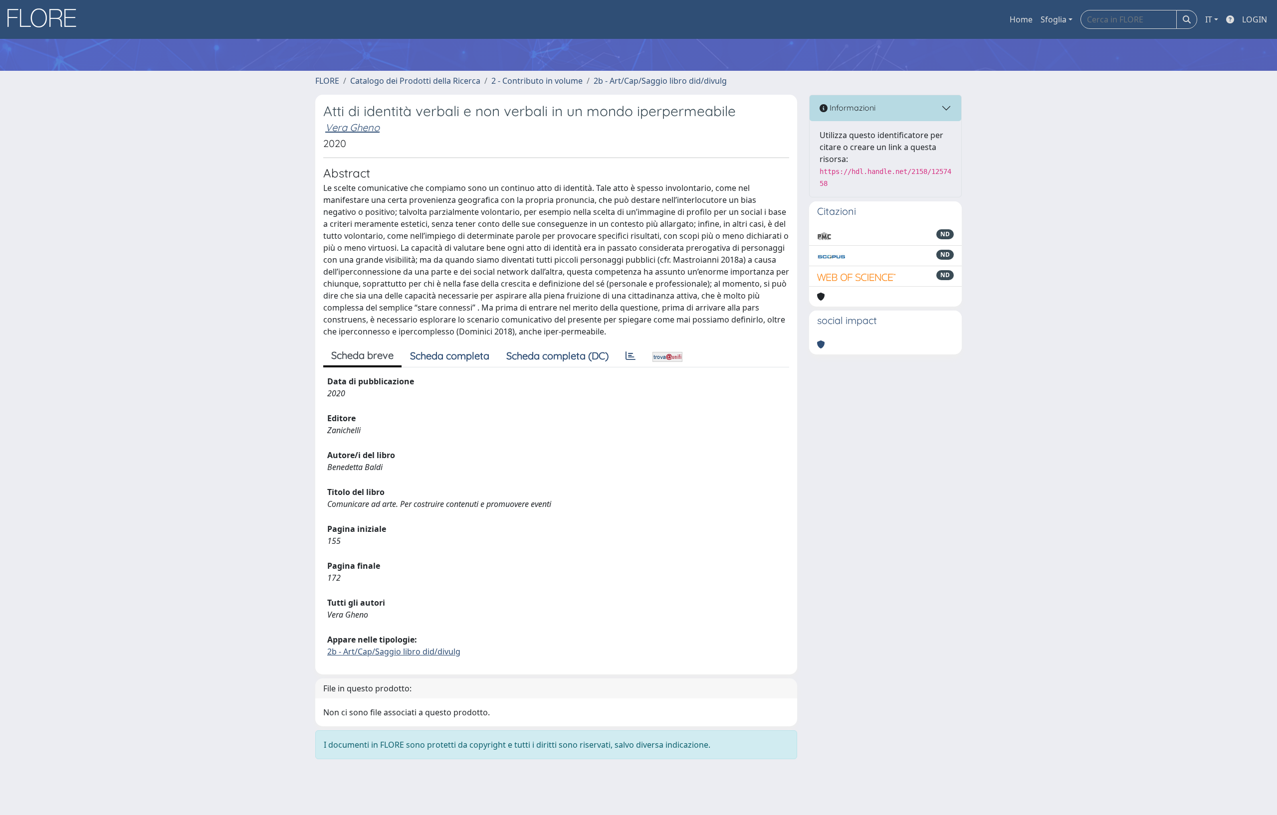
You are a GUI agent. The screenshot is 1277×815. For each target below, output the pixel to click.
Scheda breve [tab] (362, 355)
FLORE (327, 80)
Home (1021, 19)
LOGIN (1254, 19)
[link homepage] (45, 19)
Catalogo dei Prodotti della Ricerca (415, 80)
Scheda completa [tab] (449, 355)
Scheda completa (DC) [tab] (557, 355)
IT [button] (1208, 19)
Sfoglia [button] (1053, 19)
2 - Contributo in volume (537, 80)
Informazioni (851, 108)
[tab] (630, 355)
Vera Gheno (352, 127)
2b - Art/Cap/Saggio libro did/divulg (660, 80)
